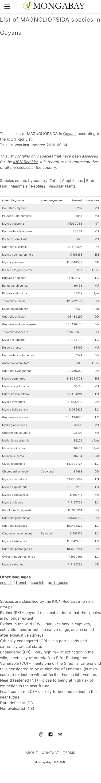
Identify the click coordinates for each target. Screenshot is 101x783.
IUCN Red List (25, 161)
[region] (50, 78)
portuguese (58, 582)
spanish (37, 582)
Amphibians (72, 180)
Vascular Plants (62, 186)
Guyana (70, 133)
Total (54, 180)
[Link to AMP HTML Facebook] (50, 735)
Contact (50, 753)
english (6, 582)
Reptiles (38, 186)
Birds (90, 180)
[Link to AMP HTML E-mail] (60, 735)
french (21, 582)
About (32, 753)
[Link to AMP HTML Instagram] (41, 735)
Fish (3, 186)
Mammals (19, 186)
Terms (69, 753)
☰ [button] (7, 6)
